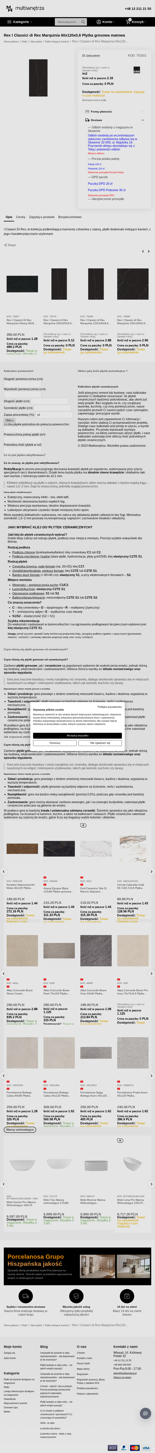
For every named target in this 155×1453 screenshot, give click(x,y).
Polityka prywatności (110, 706)
